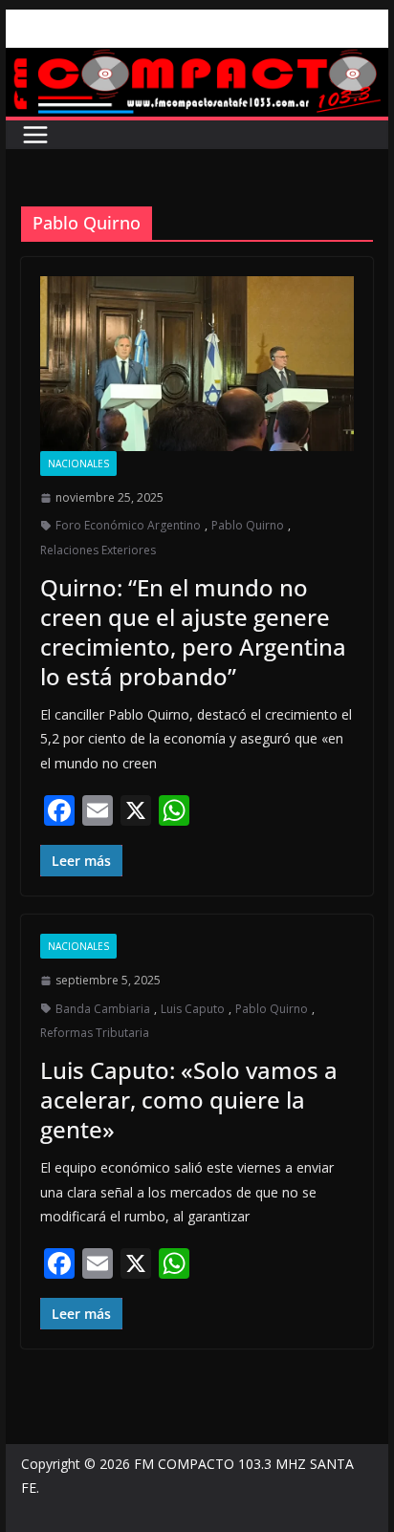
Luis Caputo (193, 1009)
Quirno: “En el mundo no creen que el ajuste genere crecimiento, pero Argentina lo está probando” (193, 632)
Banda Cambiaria (102, 1009)
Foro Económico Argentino (128, 525)
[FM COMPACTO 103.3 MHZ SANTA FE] (197, 61)
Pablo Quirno (247, 525)
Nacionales (78, 463)
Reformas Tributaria (94, 1033)
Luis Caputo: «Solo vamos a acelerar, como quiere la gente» (189, 1099)
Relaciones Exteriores (98, 550)
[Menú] (35, 134)
